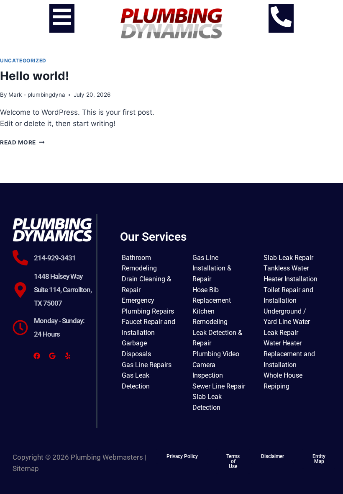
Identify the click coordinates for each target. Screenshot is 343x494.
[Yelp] (67, 356)
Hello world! (34, 76)
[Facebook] (37, 356)
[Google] (52, 356)
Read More (22, 142)
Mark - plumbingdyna (36, 94)
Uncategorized (23, 60)
